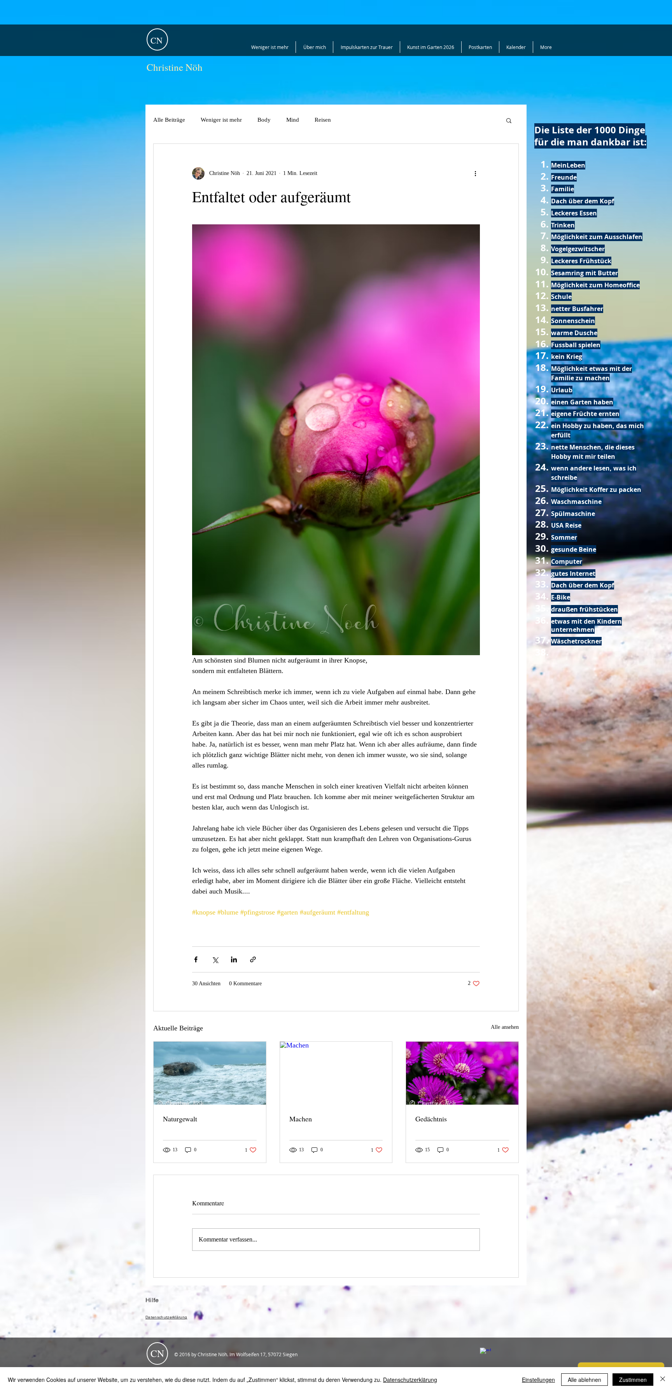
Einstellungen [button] (538, 1379)
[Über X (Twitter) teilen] (215, 959)
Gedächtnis (431, 1118)
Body (264, 120)
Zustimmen (633, 1379)
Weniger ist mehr (221, 120)
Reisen (323, 120)
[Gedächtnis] (462, 1073)
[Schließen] (662, 1379)
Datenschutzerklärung (410, 1379)
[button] (509, 120)
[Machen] (336, 1073)
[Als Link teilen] (253, 959)
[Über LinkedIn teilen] (234, 959)
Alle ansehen (505, 1027)
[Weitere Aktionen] (475, 173)
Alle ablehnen (584, 1379)
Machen (300, 1118)
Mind (292, 120)
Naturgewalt (180, 1118)
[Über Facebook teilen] (196, 959)
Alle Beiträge (169, 120)
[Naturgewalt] (210, 1073)
